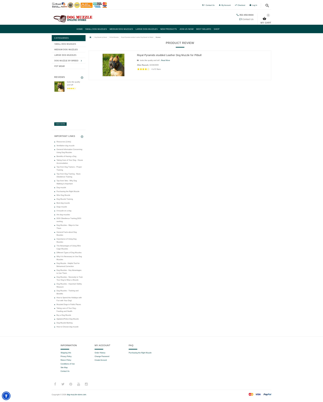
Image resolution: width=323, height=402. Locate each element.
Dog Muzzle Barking (65, 323)
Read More (165, 60)
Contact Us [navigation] (210, 5)
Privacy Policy (66, 356)
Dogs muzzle (62, 207)
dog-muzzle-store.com (76, 394)
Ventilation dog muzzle (65, 146)
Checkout (241, 5)
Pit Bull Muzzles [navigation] (114, 37)
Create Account (101, 360)
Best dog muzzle (63, 203)
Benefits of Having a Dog (66, 156)
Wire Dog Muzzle (63, 195)
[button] (266, 5)
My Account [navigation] (226, 5)
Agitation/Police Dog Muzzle (68, 319)
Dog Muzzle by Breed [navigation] (101, 37)
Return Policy (66, 360)
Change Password (102, 356)
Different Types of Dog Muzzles (69, 253)
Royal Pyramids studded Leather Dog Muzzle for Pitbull (169, 55)
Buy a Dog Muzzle (64, 315)
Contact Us (247, 19)
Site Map (64, 367)
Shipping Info (66, 353)
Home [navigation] (90, 37)
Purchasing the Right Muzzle (68, 191)
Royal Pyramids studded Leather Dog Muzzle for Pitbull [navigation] (137, 37)
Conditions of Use (68, 364)
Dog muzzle (61, 187)
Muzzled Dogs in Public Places (69, 304)
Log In (254, 5)
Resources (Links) (64, 142)
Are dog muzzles (63, 215)
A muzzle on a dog (64, 211)
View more (60, 124)
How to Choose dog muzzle (67, 327)
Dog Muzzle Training (65, 199)
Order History (100, 353)
